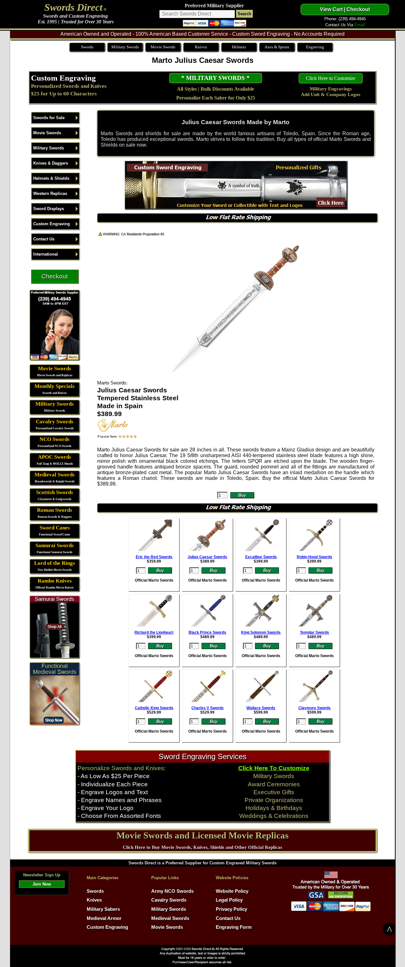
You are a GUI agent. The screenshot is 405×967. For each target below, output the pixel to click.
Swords (87, 47)
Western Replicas (50, 193)
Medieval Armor (104, 918)
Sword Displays (48, 208)
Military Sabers (103, 909)
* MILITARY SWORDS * (215, 78)
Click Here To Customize (273, 768)
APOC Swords (54, 457)
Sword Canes (55, 528)
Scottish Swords (54, 492)
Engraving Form (234, 927)
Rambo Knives (55, 581)
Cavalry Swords (54, 422)
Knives (201, 47)
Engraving (315, 47)
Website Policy (232, 891)
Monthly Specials (54, 386)
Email (359, 24)
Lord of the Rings (54, 563)
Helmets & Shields (51, 178)
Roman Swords (54, 510)
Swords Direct (73, 7)
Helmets (239, 47)
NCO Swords (55, 439)
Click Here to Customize (330, 78)
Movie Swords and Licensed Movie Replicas (202, 835)
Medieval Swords (54, 475)
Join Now (42, 884)
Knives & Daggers (50, 163)
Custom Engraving (63, 77)
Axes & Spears (277, 47)
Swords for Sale (49, 117)
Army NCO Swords (172, 891)
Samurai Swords (54, 545)
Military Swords (125, 47)
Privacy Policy (231, 909)
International (45, 254)
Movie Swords (163, 47)
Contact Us (43, 239)
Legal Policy (229, 900)
